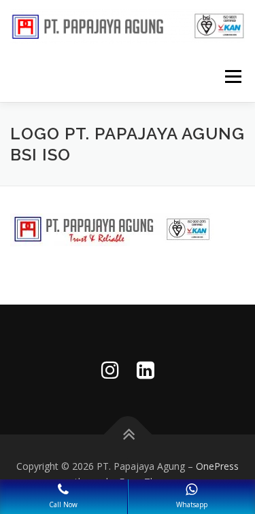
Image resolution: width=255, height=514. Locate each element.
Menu (232, 76)
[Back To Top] (127, 434)
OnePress (217, 466)
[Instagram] (110, 369)
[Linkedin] (145, 369)
